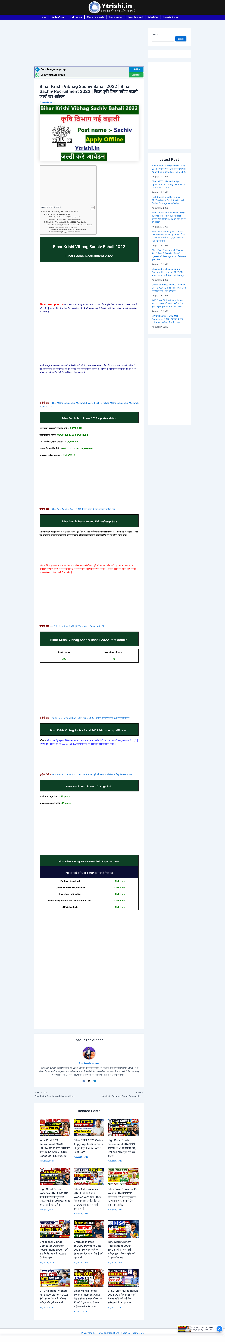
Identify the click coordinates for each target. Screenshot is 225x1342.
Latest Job (153, 17)
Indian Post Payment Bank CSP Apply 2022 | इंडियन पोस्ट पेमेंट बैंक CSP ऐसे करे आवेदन (90, 718)
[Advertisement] (89, 47)
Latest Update (116, 17)
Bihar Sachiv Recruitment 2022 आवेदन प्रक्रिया (65, 219)
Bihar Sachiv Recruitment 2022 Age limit (63, 227)
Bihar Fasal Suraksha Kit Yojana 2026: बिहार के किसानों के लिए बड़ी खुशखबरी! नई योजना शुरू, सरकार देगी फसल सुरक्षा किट (123, 1197)
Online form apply (95, 17)
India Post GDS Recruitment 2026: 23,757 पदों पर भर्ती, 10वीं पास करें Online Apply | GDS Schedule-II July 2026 (55, 1148)
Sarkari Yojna (58, 17)
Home (43, 17)
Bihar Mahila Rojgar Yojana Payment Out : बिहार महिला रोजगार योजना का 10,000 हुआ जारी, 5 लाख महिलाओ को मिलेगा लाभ (88, 1298)
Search (155, 34)
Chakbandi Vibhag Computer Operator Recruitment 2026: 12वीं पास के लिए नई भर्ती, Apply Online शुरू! (54, 1249)
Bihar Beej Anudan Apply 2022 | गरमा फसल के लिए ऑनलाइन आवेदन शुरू (83, 509)
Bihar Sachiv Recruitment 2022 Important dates (66, 217)
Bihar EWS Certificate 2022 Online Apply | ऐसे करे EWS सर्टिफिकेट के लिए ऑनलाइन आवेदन (91, 774)
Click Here (119, 881)
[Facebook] (84, 1081)
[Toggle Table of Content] (91, 207)
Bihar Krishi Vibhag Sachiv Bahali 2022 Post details (66, 222)
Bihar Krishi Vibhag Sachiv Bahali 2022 (60, 211)
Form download (135, 17)
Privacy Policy (88, 1333)
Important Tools (170, 17)
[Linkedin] (94, 1081)
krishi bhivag (76, 17)
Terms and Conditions (108, 1333)
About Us (125, 1333)
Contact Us (138, 1333)
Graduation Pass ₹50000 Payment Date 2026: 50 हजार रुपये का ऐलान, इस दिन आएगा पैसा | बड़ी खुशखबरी (88, 1249)
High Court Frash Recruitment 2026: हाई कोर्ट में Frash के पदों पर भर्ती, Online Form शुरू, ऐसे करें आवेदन (122, 1148)
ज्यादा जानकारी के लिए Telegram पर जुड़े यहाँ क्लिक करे (65, 232)
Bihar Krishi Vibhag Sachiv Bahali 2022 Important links (68, 229)
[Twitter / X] (89, 1081)
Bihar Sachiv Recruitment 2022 (57, 214)
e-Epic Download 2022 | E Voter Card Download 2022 (78, 626)
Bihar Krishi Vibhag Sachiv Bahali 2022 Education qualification (71, 225)
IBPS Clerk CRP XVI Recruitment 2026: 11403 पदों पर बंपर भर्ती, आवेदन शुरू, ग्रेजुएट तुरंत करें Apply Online (121, 1249)
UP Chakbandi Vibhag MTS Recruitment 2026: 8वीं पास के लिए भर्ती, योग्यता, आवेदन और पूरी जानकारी (167, 319)
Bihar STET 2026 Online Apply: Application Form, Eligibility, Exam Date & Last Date (168, 184)
